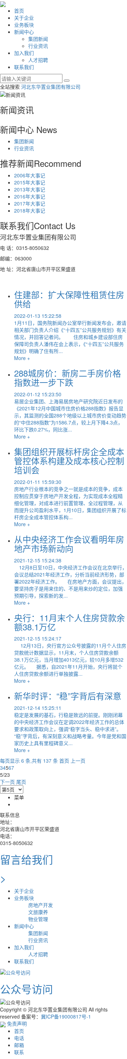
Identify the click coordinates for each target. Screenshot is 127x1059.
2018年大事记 (29, 210)
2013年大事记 (29, 189)
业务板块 (24, 24)
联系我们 (24, 66)
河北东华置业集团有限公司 (50, 86)
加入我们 (24, 52)
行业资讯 (38, 45)
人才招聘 (38, 59)
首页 (19, 10)
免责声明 (17, 1023)
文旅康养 (38, 911)
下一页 (7, 781)
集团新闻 (38, 38)
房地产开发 (40, 904)
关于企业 (24, 17)
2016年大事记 (29, 196)
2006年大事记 (29, 175)
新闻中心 (24, 31)
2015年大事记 (29, 182)
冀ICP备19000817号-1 (66, 1016)
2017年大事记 (29, 203)
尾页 (21, 781)
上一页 (78, 760)
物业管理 (38, 918)
